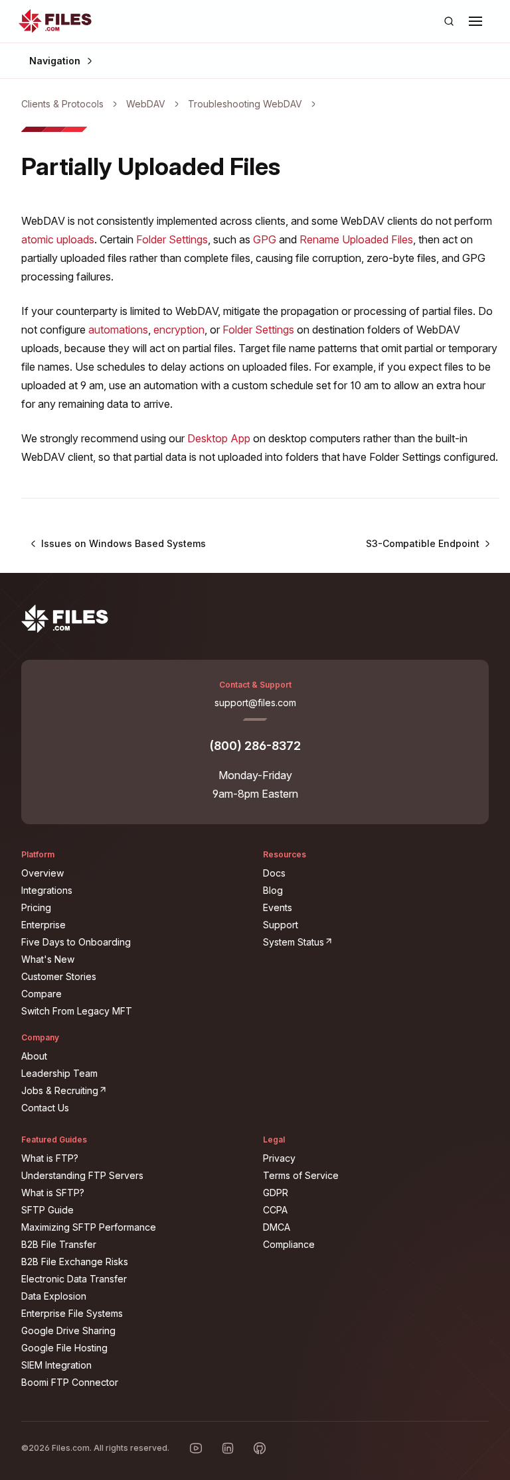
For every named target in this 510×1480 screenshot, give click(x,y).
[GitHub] (259, 1448)
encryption (179, 329)
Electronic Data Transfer (74, 1278)
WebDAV (145, 103)
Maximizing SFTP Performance (88, 1227)
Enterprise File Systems (72, 1313)
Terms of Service (301, 1175)
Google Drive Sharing (68, 1330)
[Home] (55, 21)
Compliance (289, 1244)
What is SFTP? (52, 1192)
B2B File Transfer (58, 1244)
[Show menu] (475, 21)
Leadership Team (59, 1073)
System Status (375, 942)
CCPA (275, 1209)
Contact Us (45, 1107)
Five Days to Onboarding (76, 942)
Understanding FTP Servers (82, 1175)
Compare (41, 993)
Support (280, 924)
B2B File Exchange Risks (74, 1261)
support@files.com (255, 702)
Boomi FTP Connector (69, 1382)
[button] (475, 21)
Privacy (279, 1158)
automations (118, 329)
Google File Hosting (64, 1347)
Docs (274, 873)
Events (277, 907)
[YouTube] (196, 1448)
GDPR (275, 1192)
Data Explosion (53, 1296)
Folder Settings (172, 239)
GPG (264, 239)
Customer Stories (58, 976)
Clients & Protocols (62, 103)
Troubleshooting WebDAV (245, 103)
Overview (42, 873)
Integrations (46, 890)
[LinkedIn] (227, 1448)
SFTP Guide (47, 1209)
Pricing (36, 907)
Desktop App (218, 438)
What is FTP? (49, 1158)
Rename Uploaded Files (356, 239)
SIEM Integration (56, 1365)
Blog (273, 890)
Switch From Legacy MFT (76, 1011)
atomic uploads (57, 239)
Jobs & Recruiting (134, 1090)
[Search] (449, 21)
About (34, 1056)
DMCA (276, 1227)
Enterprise (43, 924)
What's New (47, 959)
